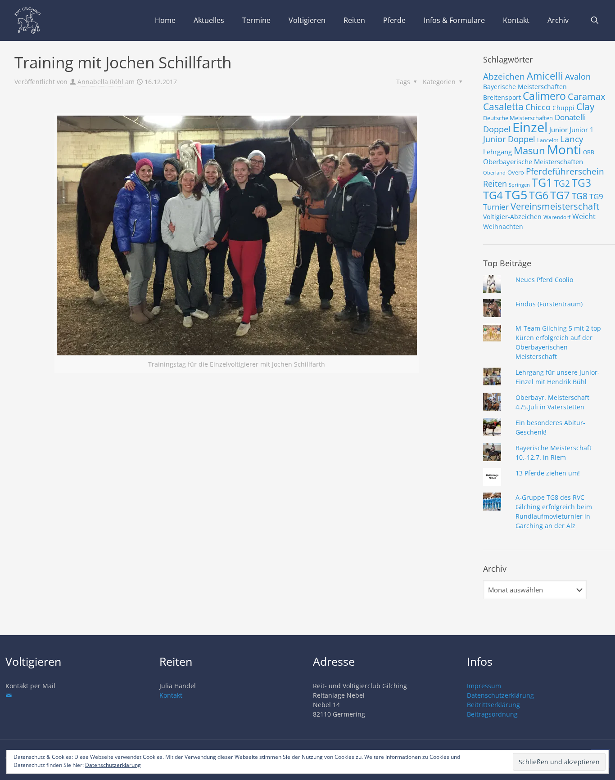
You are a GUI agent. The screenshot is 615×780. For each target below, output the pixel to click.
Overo (515, 172)
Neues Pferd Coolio (544, 279)
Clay (585, 106)
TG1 (542, 182)
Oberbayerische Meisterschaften (533, 161)
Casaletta (503, 106)
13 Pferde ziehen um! (548, 473)
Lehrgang (497, 151)
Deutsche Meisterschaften (518, 118)
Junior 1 (582, 129)
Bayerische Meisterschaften (525, 86)
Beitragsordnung (492, 714)
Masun (529, 150)
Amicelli (545, 75)
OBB (588, 152)
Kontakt (170, 695)
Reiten (495, 183)
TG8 (580, 196)
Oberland (494, 173)
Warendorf (556, 217)
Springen (519, 185)
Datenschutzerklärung (500, 695)
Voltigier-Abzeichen (512, 216)
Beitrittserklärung (493, 704)
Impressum (484, 685)
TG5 (516, 194)
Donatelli (570, 117)
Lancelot (547, 140)
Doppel (497, 129)
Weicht (584, 216)
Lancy (571, 139)
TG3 (581, 182)
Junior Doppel (509, 139)
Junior (558, 129)
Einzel (529, 127)
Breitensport (502, 97)
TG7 (560, 195)
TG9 (596, 196)
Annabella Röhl (100, 81)
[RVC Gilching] (27, 20)
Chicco (538, 107)
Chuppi (563, 107)
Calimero (544, 96)
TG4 (493, 195)
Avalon (578, 76)
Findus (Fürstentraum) (549, 304)
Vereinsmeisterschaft (555, 206)
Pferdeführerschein (565, 171)
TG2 (562, 183)
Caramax (586, 96)
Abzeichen (504, 76)
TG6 (538, 195)
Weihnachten (503, 226)
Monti (564, 149)
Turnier (496, 207)
